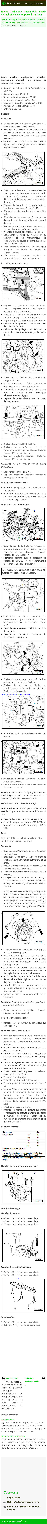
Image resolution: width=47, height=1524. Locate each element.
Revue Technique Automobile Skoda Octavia (22, 19)
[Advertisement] (23, 50)
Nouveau (29, 3)
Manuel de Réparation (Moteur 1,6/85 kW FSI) (23, 22)
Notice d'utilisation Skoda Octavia (23, 1502)
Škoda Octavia (13, 3)
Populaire (40, 3)
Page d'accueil (13, 1497)
